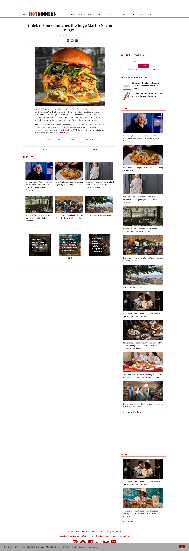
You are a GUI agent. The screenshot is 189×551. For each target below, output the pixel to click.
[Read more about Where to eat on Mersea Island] (99, 204)
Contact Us (74, 536)
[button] (63, 40)
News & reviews (85, 14)
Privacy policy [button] (92, 547)
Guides (111, 14)
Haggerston (89, 139)
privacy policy (153, 69)
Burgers (49, 139)
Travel (122, 14)
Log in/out (125, 536)
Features (85, 531)
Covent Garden (74, 139)
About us (63, 536)
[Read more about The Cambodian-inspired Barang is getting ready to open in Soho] (69, 171)
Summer (133, 14)
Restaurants (97, 531)
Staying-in (109, 531)
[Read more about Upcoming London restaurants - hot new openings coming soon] (127, 96)
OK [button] (182, 547)
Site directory (98, 536)
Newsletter (144, 14)
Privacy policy (112, 536)
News (77, 531)
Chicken (60, 139)
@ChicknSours (62, 132)
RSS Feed (85, 536)
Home (73, 14)
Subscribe (143, 66)
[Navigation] (24, 14)
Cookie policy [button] (80, 547)
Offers (101, 14)
